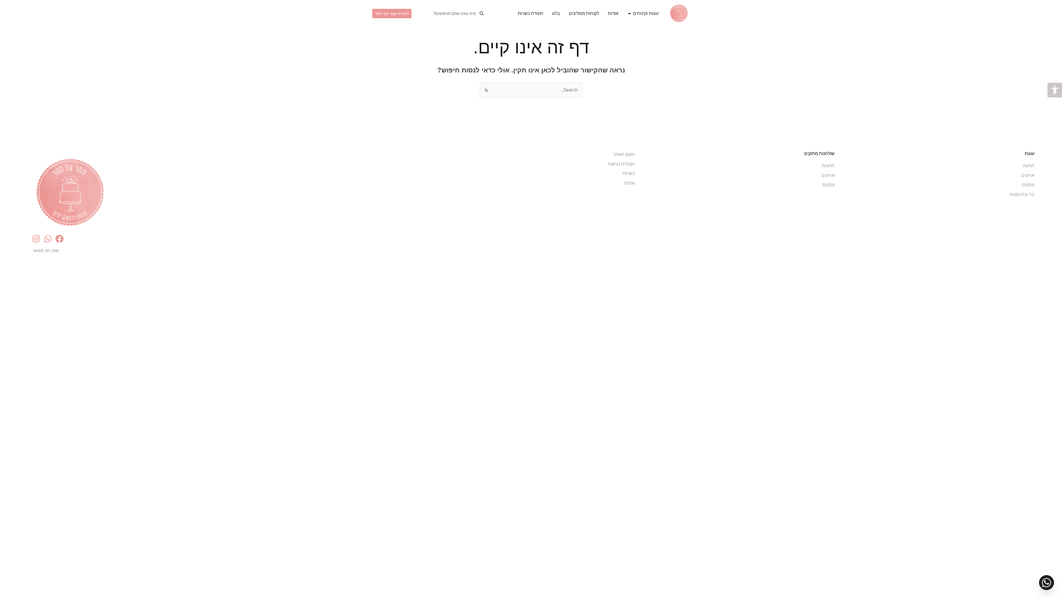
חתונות (828, 165)
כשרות (629, 173)
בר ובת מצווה (1021, 194)
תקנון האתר (624, 154)
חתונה (1028, 165)
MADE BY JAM (46, 250)
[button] (1055, 90)
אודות (629, 183)
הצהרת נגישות (621, 164)
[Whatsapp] (1046, 582)
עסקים (1028, 184)
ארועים (1027, 175)
